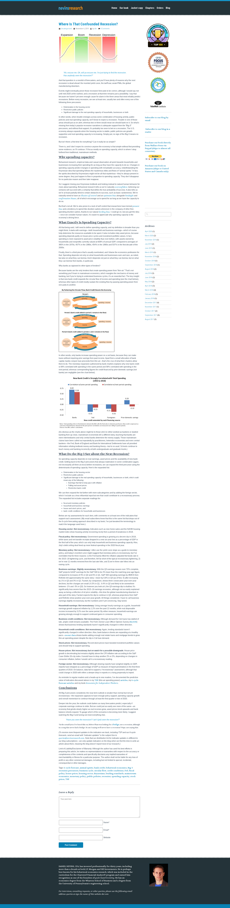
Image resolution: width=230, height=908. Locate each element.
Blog (168, 7)
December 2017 (150, 303)
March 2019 (149, 252)
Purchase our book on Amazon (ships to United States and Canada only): (157, 168)
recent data (70, 635)
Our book (124, 7)
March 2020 (149, 236)
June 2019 (148, 248)
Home (114, 7)
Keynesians (99, 773)
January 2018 (149, 298)
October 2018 (150, 261)
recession (106, 776)
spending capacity (120, 776)
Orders (160, 7)
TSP (96, 680)
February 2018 (150, 294)
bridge (116, 724)
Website (107, 837)
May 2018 (148, 282)
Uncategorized (66, 29)
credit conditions (115, 770)
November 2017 (150, 307)
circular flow (100, 770)
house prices (72, 773)
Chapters (149, 7)
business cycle (86, 770)
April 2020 (148, 231)
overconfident (121, 187)
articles (124, 680)
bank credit (99, 768)
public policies (94, 776)
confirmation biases (67, 198)
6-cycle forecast (71, 768)
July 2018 (148, 273)
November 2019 (150, 240)
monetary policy (78, 776)
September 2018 (151, 265)
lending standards (115, 773)
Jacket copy (137, 7)
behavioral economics (116, 768)
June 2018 (148, 277)
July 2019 (148, 244)
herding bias (104, 212)
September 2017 (151, 315)
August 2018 (149, 269)
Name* (106, 822)
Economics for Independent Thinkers (102, 683)
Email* (106, 830)
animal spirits (86, 768)
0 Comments (105, 29)
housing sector (86, 773)
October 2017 (150, 311)
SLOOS (133, 622)
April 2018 (148, 286)
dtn (95, 29)
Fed (126, 770)
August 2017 (149, 319)
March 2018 (149, 290)
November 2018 (150, 256)
